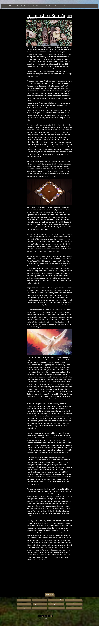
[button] (56, 6)
